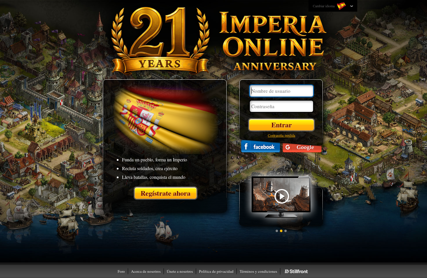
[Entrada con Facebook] (260, 146)
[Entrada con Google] (302, 146)
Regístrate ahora (166, 193)
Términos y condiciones (258, 271)
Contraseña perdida (281, 135)
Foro (121, 271)
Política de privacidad (216, 271)
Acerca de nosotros (146, 271)
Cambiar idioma (324, 5)
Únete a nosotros (180, 271)
